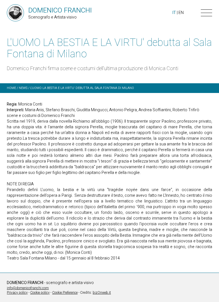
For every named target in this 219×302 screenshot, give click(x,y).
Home (11, 88)
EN (181, 13)
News (23, 88)
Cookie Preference (65, 292)
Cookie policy (40, 292)
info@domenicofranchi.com (28, 288)
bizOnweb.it (102, 292)
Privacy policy (17, 292)
